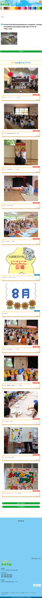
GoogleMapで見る (37, 558)
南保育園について (7, 592)
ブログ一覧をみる (21, 506)
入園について (28, 592)
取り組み (13, 592)
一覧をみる (21, 51)
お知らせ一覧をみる (21, 503)
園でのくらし (18, 592)
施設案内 (22, 592)
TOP (2, 592)
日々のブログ (33, 592)
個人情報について (5, 594)
